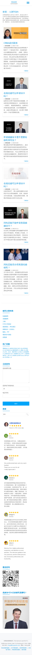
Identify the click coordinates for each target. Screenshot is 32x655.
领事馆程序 (16, 350)
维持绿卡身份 (7, 335)
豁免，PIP (6, 332)
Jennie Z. (12, 478)
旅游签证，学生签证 (9, 327)
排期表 (5, 337)
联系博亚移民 (23, 648)
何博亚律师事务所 (15, 423)
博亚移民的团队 (16, 649)
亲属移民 (5, 319)
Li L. (10, 436)
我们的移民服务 (5, 648)
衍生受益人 (8, 357)
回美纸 (15, 355)
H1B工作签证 (7, 324)
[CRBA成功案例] (16, 33)
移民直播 (24, 649)
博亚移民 (14, 2)
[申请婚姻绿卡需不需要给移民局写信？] (16, 127)
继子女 (20, 355)
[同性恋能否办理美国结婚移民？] (16, 254)
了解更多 (26, 71)
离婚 (23, 350)
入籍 (4, 321)
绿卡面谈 (8, 350)
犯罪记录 (8, 353)
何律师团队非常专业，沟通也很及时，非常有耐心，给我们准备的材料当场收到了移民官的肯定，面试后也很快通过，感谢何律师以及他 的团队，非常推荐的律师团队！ (15, 445)
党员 (21, 352)
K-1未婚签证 (16, 353)
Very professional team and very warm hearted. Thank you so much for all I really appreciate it (15, 466)
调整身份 (6, 348)
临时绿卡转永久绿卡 (16, 348)
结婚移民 (5, 316)
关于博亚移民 (14, 648)
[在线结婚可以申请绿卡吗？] (16, 83)
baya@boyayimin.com (14, 645)
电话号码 (5, 393)
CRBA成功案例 (10, 43)
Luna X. (11, 458)
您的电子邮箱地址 (8, 385)
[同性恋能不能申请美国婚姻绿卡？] (16, 212)
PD (10, 355)
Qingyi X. (12, 514)
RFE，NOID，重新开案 (12, 352)
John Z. (11, 543)
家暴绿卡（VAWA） (9, 329)
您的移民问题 (7, 368)
